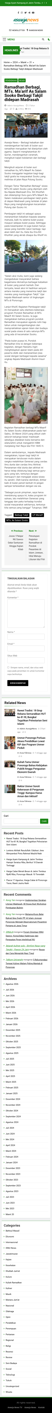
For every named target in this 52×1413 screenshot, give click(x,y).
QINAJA (9, 932)
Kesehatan (10, 1265)
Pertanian (10, 1334)
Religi (22, 80)
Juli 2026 (10, 990)
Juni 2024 (10, 1134)
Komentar (12, 597)
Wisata (9, 1392)
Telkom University (14, 959)
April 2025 (10, 1076)
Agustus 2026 (12, 984)
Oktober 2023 (12, 1180)
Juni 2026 (10, 995)
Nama (11, 632)
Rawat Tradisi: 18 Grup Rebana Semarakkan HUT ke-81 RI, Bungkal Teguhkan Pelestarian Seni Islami (32, 717)
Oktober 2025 (12, 1041)
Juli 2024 (10, 1128)
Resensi (9, 1351)
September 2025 (13, 1047)
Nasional (10, 1305)
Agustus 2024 (12, 1122)
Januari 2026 (11, 1024)
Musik (8, 1294)
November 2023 (13, 1174)
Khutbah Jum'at (13, 1271)
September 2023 (13, 1185)
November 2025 (13, 1036)
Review (9, 1357)
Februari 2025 (12, 1087)
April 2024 (10, 1145)
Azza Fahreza (25, 752)
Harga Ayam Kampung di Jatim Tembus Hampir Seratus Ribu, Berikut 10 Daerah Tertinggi (23, 3)
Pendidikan (11, 80)
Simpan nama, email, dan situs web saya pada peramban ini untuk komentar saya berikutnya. (25, 671)
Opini (8, 1317)
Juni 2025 (10, 1064)
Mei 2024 (10, 1139)
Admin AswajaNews (15, 105)
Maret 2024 (11, 1151)
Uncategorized (12, 1386)
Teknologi (10, 1375)
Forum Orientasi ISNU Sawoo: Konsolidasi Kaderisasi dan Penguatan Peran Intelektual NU (25, 936)
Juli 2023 (10, 1197)
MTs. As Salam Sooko (17, 520)
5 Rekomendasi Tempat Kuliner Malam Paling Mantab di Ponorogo (26, 963)
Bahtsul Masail (12, 1231)
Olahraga (10, 1311)
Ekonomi (10, 1236)
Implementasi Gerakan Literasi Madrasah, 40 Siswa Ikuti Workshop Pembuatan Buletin (26, 904)
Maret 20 (10, 1214)
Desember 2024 (13, 1099)
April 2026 (10, 1007)
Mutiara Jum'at (12, 1300)
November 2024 (13, 1105)
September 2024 (13, 1116)
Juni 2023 (10, 1203)
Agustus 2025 (12, 1053)
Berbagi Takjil (21, 515)
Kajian (8, 1259)
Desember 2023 (13, 1168)
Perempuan (11, 1328)
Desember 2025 (13, 1030)
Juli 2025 (10, 1059)
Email (10, 644)
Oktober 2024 (12, 1110)
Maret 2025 (11, 1082)
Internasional (12, 1242)
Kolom (9, 1277)
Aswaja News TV (15, 1407)
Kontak (41, 1407)
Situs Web (12, 655)
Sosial (9, 1369)
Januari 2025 (11, 1093)
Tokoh (9, 1380)
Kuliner (9, 1288)
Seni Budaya (11, 1363)
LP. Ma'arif (38, 515)
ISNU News (11, 1248)
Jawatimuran (12, 1254)
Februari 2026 (12, 1018)
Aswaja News (30, 1407)
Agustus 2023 (12, 1191)
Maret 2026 (11, 1013)
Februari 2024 (12, 1157)
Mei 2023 (10, 1208)
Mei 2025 (10, 1070)
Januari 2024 (11, 1162)
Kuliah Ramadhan (14, 1282)
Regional (10, 1340)
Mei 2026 (10, 1001)
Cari (6, 815)
